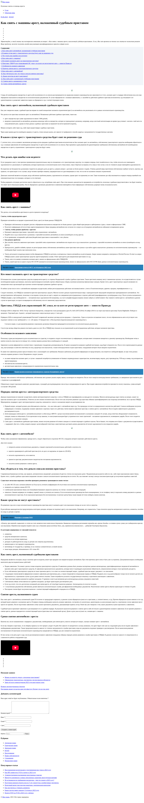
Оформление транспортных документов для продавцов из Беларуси (27, 680)
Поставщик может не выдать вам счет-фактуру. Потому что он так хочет (25, 689)
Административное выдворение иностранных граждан (23, 775)
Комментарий (6, 713)
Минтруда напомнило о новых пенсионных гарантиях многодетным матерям (31, 777)
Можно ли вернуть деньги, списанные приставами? (22, 677)
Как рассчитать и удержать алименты (17, 788)
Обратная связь (10, 13)
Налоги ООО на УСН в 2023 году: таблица (19, 793)
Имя (3, 717)
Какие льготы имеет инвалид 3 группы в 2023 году (22, 790)
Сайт (2, 725)
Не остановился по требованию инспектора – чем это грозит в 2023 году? (29, 780)
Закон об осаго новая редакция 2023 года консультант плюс (24, 682)
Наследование (9, 753)
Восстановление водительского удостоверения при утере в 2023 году (28, 770)
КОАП (11, 17)
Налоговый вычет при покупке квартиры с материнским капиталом (27, 785)
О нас (7, 10)
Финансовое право (11, 761)
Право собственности (12, 756)
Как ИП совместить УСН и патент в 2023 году (20, 772)
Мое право (6, 797)
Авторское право (10, 743)
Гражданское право (11, 745)
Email (3, 721)
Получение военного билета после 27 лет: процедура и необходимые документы (32, 783)
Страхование (9, 758)
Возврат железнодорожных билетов (13, 686)
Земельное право (10, 748)
